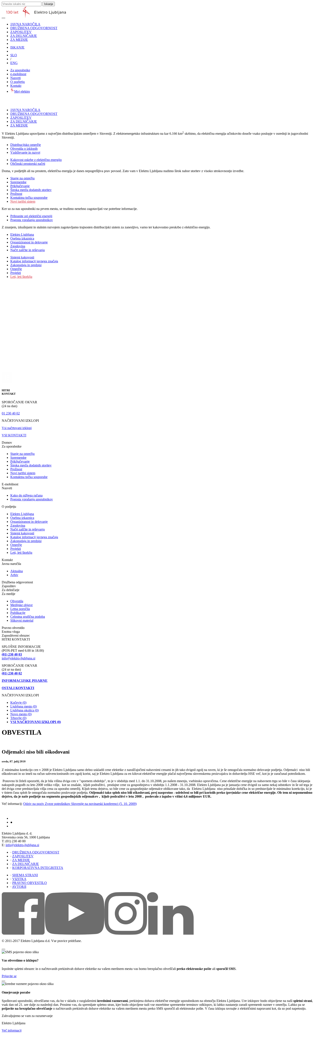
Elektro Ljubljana (22, 234)
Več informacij (11, 1030)
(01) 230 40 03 (12, 654)
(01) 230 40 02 (12, 673)
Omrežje (16, 269)
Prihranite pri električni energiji (31, 216)
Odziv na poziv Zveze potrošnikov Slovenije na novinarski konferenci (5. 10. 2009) (80, 804)
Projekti (15, 273)
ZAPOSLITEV (21, 32)
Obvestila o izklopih (24, 148)
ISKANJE (17, 47)
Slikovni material (21, 620)
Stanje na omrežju (22, 178)
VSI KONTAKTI (14, 435)
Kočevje (18, 702)
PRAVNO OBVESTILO (29, 883)
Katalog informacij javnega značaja (34, 261)
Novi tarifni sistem (22, 201)
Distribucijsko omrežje (25, 145)
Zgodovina (17, 246)
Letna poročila (20, 609)
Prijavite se (9, 976)
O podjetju (17, 82)
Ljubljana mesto (23, 706)
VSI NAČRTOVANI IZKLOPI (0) (35, 722)
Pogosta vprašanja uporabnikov (31, 220)
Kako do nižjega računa (26, 495)
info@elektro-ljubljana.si (18, 658)
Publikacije (17, 613)
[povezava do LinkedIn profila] (170, 933)
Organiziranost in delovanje (29, 242)
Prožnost (16, 194)
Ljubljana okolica (24, 710)
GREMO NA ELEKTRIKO (24, 826)
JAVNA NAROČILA (25, 24)
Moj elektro (22, 91)
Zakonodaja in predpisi (25, 265)
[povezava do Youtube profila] (74, 933)
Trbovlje (18, 718)
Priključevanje (20, 186)
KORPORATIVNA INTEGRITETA (37, 868)
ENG (14, 63)
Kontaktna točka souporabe (29, 197)
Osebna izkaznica (22, 238)
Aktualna (16, 571)
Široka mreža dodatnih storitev (31, 190)
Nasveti (15, 78)
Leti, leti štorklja (21, 276)
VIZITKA (19, 879)
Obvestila (16, 601)
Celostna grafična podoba (27, 616)
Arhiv (14, 575)
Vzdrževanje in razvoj (25, 152)
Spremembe (18, 182)
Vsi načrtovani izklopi (17, 428)
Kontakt (15, 85)
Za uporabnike (20, 70)
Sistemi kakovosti (22, 257)
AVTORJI (19, 886)
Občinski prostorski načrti (27, 163)
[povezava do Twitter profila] (125, 933)
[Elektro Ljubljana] (36, 17)
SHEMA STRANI (25, 875)
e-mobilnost (18, 74)
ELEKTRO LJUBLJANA (23, 818)
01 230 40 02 (11, 413)
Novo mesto (21, 714)
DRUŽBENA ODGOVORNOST (33, 28)
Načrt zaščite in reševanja (27, 250)
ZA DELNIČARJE (23, 36)
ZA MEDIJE (19, 39)
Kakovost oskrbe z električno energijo (36, 160)
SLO (13, 55)
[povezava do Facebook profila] (23, 933)
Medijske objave (21, 605)
